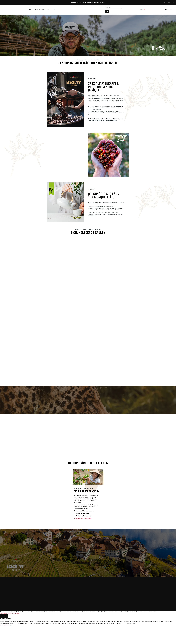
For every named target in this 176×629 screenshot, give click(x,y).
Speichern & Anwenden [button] (5, 624)
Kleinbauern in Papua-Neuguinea (84, 515)
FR (165, 2)
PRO (54, 9)
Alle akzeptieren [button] (15, 613)
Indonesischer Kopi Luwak (82, 513)
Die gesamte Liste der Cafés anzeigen (83, 518)
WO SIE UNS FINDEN (40, 9)
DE (173, 2)
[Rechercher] (107, 11)
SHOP (49, 9)
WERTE (30, 9)
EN (169, 2)
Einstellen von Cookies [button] (5, 613)
